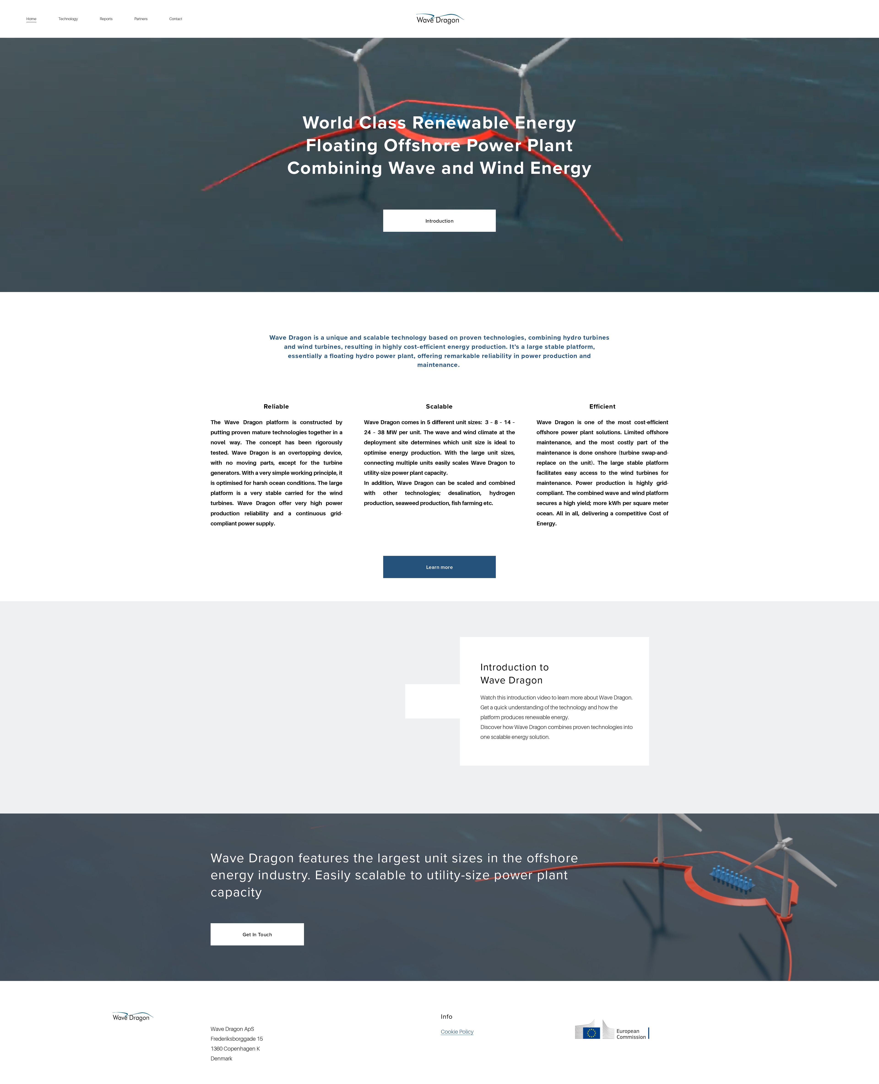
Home (31, 19)
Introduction (439, 220)
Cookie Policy (457, 1032)
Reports (106, 19)
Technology (68, 19)
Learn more (439, 567)
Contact (175, 19)
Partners (140, 19)
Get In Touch (257, 934)
